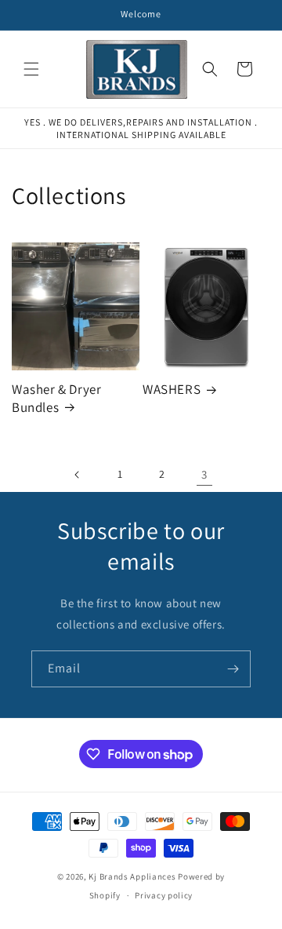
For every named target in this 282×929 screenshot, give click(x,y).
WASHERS (172, 389)
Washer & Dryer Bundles (56, 398)
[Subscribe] (232, 668)
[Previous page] (77, 474)
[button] (31, 69)
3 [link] (204, 474)
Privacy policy (164, 895)
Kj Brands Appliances (132, 876)
